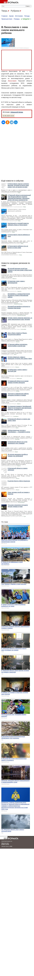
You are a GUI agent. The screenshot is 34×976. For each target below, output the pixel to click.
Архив (11, 16)
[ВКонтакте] (3, 122)
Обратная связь (5, 843)
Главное (4, 16)
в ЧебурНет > (26, 19)
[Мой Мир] (16, 122)
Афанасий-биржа (16, 112)
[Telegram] (12, 122)
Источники (19, 16)
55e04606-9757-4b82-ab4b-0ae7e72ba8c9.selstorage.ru (16, 48)
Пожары (17, 19)
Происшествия (6, 19)
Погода (26, 16)
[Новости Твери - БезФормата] (9, 2)
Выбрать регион (5, 844)
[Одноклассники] (7, 122)
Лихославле (12, 81)
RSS (11, 846)
